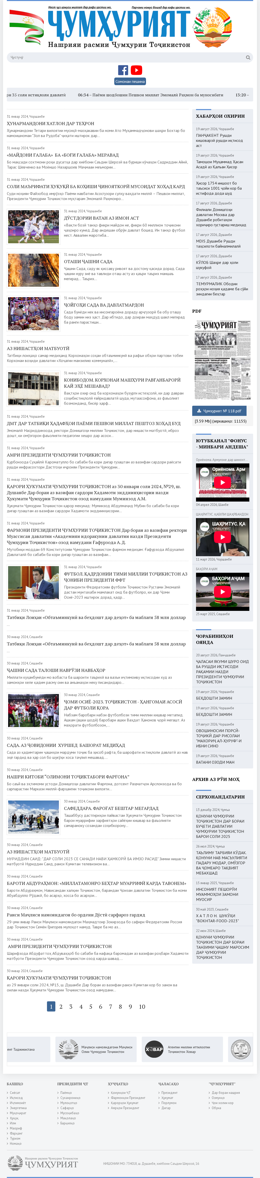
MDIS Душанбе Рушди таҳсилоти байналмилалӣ (218, 243)
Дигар (166, 1108)
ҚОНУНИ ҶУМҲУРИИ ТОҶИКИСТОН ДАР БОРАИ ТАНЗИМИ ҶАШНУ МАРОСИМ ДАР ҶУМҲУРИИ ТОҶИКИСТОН (222, 947)
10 (142, 1006)
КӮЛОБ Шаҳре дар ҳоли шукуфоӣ (217, 265)
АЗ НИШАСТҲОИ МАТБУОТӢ (38, 348)
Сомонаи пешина (130, 81)
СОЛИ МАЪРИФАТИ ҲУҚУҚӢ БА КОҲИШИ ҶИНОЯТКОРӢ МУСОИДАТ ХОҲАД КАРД (96, 186)
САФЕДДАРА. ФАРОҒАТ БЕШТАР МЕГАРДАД (111, 808)
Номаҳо (16, 1143)
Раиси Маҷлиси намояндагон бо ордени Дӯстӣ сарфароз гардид (76, 915)
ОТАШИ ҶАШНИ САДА (88, 261)
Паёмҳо (66, 1093)
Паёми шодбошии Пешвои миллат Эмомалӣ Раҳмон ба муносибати (128, 95)
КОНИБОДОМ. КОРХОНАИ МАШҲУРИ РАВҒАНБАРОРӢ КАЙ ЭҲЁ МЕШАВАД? (122, 383)
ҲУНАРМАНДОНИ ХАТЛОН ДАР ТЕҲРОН (50, 123)
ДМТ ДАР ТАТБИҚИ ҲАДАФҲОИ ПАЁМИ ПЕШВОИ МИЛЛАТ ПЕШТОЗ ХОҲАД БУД (94, 423)
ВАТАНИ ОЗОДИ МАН (215, 762)
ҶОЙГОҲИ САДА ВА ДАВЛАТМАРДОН (104, 305)
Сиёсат (15, 1093)
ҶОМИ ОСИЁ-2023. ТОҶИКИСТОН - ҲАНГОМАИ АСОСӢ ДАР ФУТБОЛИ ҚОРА (123, 705)
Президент (169, 1093)
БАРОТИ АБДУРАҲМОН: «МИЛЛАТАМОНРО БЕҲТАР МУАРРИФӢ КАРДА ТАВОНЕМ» (96, 883)
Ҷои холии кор (223, 1103)
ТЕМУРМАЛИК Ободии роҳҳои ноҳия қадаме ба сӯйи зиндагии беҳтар (222, 288)
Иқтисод (16, 1098)
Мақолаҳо (68, 1118)
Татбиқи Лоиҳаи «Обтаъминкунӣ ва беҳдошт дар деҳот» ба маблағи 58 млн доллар (96, 617)
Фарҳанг (16, 1133)
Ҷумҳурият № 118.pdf (221, 410)
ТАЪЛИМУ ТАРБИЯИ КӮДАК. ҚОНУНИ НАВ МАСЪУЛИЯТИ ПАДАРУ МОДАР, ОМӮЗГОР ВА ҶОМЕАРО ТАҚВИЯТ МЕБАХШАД (221, 862)
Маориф (16, 1128)
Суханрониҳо (70, 1098)
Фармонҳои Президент (128, 1098)
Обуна (216, 1108)
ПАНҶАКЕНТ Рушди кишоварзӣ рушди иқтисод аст (219, 140)
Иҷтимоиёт (18, 1103)
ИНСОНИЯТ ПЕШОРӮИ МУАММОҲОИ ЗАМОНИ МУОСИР (217, 894)
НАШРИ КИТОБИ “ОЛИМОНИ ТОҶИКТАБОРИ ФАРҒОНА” (68, 777)
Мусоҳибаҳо (69, 1113)
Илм (13, 1123)
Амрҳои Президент (125, 1108)
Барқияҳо (67, 1123)
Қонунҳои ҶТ (121, 1093)
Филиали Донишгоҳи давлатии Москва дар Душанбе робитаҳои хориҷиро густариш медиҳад (221, 217)
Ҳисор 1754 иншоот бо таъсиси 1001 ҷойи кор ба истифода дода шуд (219, 188)
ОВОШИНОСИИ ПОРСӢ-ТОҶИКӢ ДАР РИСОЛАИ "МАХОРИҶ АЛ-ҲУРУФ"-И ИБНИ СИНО (218, 738)
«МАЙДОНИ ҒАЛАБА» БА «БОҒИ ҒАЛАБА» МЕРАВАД (63, 155)
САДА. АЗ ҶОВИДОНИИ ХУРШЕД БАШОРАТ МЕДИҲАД (66, 745)
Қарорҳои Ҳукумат (124, 1103)
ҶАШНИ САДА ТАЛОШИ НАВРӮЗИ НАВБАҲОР (56, 670)
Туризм (15, 1138)
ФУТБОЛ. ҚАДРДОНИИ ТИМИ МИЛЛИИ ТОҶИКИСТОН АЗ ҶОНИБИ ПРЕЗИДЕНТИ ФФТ (125, 577)
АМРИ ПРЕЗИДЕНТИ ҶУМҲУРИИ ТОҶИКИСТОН (59, 455)
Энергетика (18, 1108)
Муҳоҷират (18, 1113)
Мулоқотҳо (68, 1103)
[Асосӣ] (122, 30)
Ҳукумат (167, 1098)
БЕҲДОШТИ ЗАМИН (214, 698)
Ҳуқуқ (14, 1118)
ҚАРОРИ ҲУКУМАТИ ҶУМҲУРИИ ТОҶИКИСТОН (59, 978)
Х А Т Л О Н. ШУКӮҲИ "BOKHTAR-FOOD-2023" (217, 918)
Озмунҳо (218, 1098)
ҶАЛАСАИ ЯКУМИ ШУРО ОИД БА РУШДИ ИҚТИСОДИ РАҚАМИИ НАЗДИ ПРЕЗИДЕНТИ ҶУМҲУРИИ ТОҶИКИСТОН (222, 671)
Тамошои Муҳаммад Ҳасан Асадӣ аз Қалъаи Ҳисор (219, 164)
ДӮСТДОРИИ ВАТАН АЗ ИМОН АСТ (101, 218)
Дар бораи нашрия (226, 1093)
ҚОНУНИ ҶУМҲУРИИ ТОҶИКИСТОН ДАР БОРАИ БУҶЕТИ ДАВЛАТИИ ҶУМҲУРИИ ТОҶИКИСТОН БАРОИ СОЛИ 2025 (220, 826)
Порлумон (168, 1103)
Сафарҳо (67, 1108)
